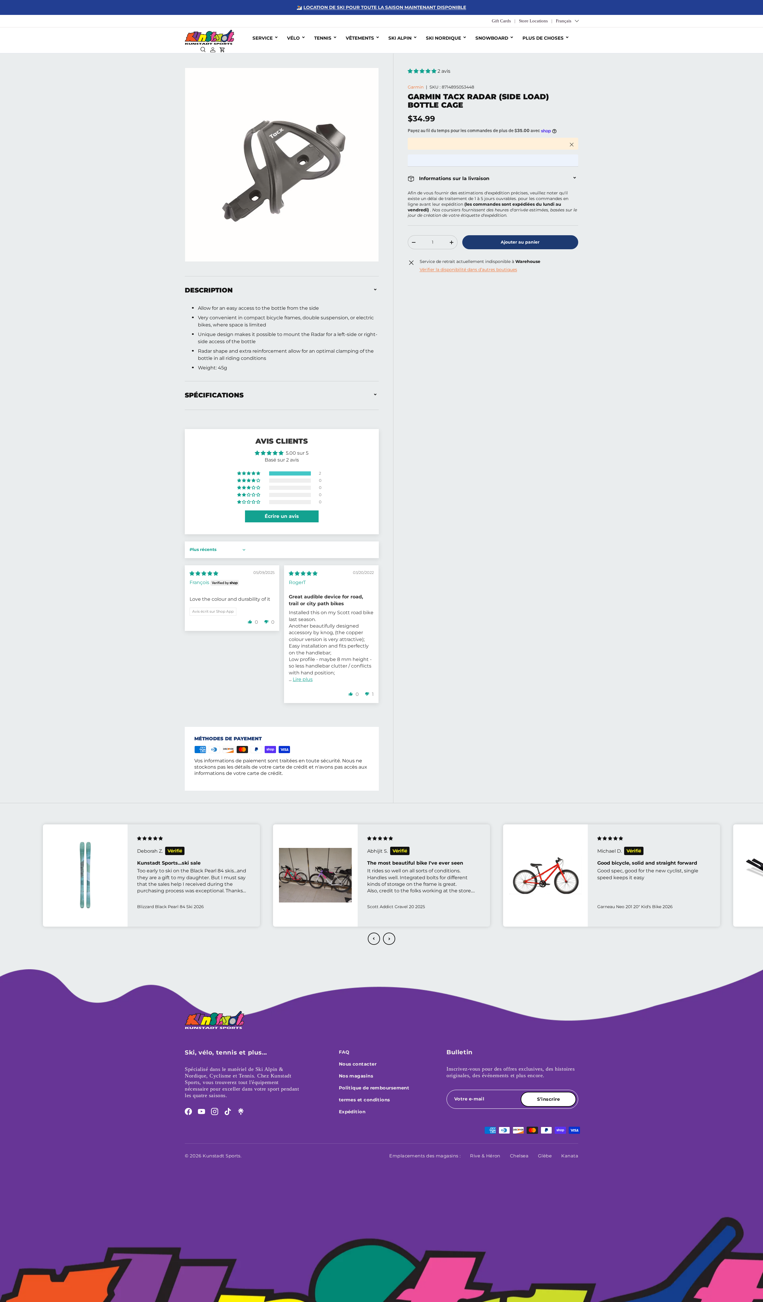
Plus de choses (543, 38)
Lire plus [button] (303, 679)
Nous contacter (357, 1064)
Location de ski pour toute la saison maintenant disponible (384, 7)
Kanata (569, 1156)
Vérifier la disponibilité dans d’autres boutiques (468, 270)
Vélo (293, 38)
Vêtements (360, 38)
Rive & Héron (485, 1156)
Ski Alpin (400, 38)
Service (262, 38)
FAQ (344, 1052)
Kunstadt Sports (222, 1156)
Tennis (322, 38)
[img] (204, 573)
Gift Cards (501, 20)
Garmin (416, 87)
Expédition (352, 1111)
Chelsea (519, 1156)
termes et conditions (364, 1100)
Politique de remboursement (374, 1088)
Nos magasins (356, 1076)
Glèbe (545, 1156)
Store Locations (533, 20)
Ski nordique (443, 38)
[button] (423, 71)
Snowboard (491, 38)
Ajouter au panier (520, 242)
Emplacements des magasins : (424, 1156)
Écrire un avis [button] (282, 516)
